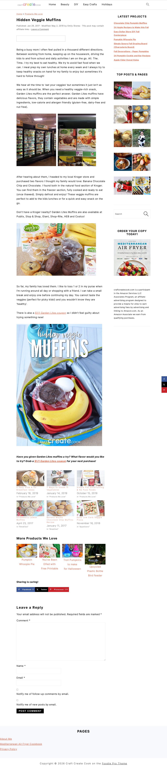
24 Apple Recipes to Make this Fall (131, 27)
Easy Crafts (90, 4)
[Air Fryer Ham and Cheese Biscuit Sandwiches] (141, 91)
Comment (23, 620)
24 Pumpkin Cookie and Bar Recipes (132, 55)
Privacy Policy (8, 749)
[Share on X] (164, 384)
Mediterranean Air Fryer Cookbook (21, 744)
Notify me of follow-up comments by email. (43, 693)
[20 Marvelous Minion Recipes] (141, 186)
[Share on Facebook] (164, 379)
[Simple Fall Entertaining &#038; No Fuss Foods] (91, 478)
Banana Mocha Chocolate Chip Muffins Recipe (60, 519)
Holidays (107, 4)
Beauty (65, 4)
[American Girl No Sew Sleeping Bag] (123, 91)
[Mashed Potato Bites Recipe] (141, 114)
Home (52, 4)
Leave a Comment (40, 29)
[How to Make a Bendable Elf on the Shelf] (123, 186)
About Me (6, 738)
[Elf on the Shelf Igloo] (123, 114)
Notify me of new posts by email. (36, 704)
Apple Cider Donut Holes (126, 60)
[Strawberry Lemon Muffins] (30, 508)
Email (21, 677)
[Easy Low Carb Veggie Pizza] (91, 508)
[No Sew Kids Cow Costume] (141, 138)
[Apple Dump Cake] (123, 138)
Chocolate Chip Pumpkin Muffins (130, 23)
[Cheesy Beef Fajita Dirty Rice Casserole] (123, 162)
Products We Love (34, 14)
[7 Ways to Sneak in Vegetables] (60, 478)
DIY (76, 4)
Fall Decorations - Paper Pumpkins (131, 51)
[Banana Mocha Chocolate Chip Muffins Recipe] (60, 508)
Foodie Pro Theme (114, 763)
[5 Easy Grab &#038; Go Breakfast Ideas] (30, 478)
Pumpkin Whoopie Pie (125, 39)
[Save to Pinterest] (164, 390)
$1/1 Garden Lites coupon (50, 312)
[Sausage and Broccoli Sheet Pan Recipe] (141, 162)
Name (21, 665)
